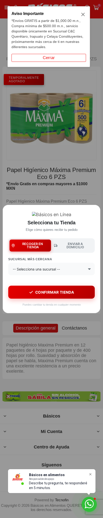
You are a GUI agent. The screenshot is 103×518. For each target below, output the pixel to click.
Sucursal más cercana (30, 259)
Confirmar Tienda (54, 292)
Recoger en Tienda (32, 245)
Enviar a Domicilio (75, 245)
